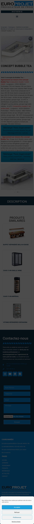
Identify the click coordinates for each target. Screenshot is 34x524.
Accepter (17, 507)
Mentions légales (16, 521)
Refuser (17, 512)
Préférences (17, 517)
